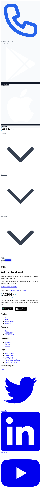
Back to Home (5, 287)
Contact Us (13, 287)
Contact (7, 344)
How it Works (9, 321)
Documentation (9, 334)
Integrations (8, 323)
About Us (8, 342)
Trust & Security (10, 357)
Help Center (8, 333)
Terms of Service (10, 355)
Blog (24, 290)
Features (12, 290)
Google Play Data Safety (12, 361)
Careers (7, 346)
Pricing (3, 258)
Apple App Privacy (11, 359)
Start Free (8, 260)
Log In (3, 260)
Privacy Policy (9, 353)
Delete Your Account (11, 362)
